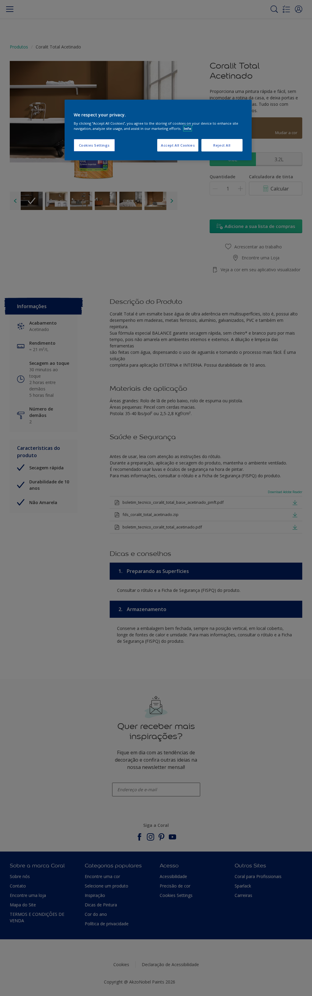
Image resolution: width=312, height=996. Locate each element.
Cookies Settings (94, 145)
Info (187, 128)
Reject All (222, 145)
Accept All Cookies (178, 145)
